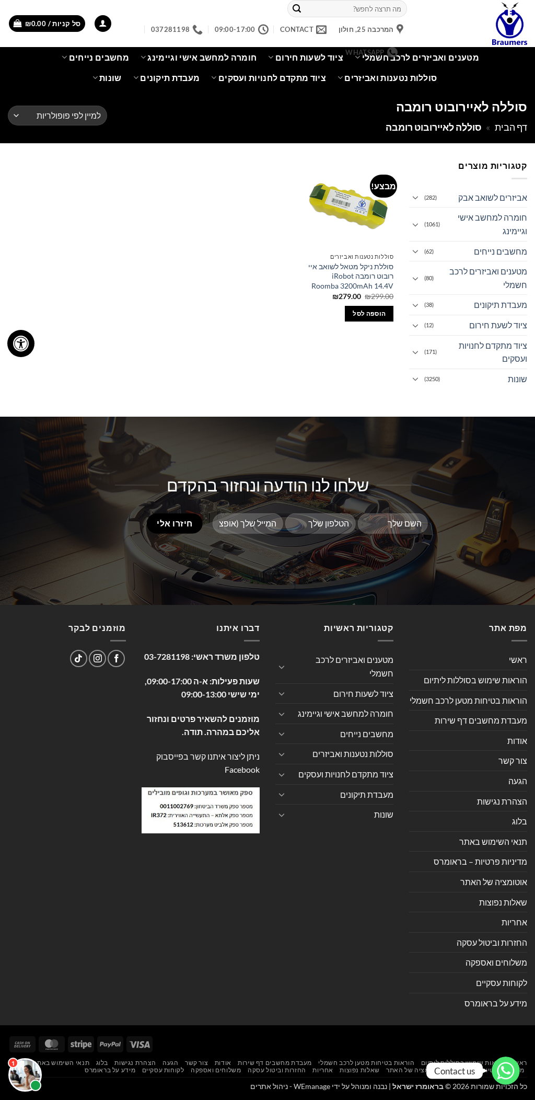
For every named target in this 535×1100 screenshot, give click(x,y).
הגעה (517, 781)
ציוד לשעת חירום (498, 325)
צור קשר (512, 760)
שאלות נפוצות (503, 902)
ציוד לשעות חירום (363, 693)
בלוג (519, 821)
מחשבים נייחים (99, 57)
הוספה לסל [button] (369, 313)
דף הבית (511, 127)
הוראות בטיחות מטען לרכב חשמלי (468, 700)
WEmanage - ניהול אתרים (290, 1086)
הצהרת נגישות (502, 801)
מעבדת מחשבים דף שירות (481, 720)
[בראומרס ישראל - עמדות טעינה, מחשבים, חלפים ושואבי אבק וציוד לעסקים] (475, 23)
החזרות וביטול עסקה (492, 942)
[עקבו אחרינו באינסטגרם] (97, 658)
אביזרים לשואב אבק (492, 197)
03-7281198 (167, 656)
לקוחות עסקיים (501, 983)
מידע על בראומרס (495, 1003)
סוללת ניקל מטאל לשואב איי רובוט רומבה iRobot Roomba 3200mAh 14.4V (350, 276)
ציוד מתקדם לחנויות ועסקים (272, 78)
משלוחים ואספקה (496, 962)
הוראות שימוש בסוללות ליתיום (475, 680)
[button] (103, 23)
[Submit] (297, 9)
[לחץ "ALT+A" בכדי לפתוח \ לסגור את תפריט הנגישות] (20, 343)
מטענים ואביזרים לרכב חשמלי (420, 57)
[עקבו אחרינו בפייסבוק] (116, 658)
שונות (110, 78)
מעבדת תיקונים (170, 78)
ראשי (518, 659)
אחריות (514, 922)
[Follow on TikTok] (78, 658)
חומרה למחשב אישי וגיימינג (492, 224)
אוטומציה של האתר (493, 882)
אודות (517, 741)
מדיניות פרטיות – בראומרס (480, 861)
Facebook (242, 769)
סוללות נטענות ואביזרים (390, 78)
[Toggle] (415, 197)
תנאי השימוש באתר (493, 841)
